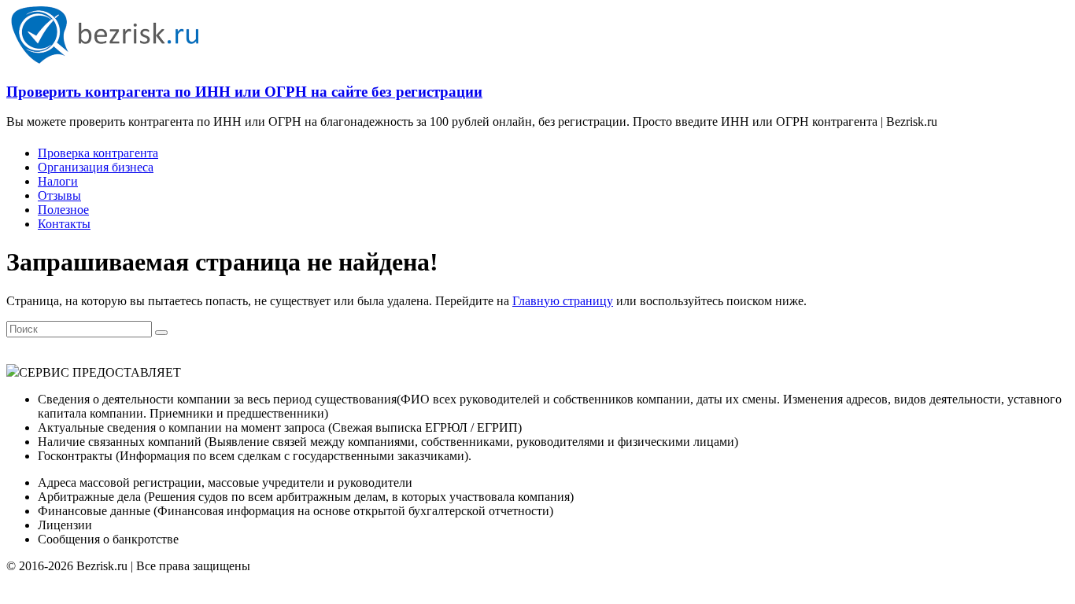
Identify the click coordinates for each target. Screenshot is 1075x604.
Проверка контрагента (98, 153)
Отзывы (59, 195)
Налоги (58, 181)
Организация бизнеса (95, 167)
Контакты (64, 223)
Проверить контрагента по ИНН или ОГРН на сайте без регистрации (244, 91)
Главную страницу (562, 301)
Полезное (63, 209)
